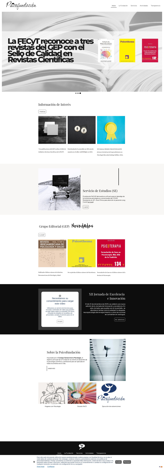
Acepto (60, 321)
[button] (160, 466)
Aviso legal (40, 466)
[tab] (75, 93)
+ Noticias (42, 112)
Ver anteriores (119, 319)
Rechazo (127, 462)
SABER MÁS (51, 368)
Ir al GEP (41, 235)
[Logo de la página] (20, 5)
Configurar (50, 466)
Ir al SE (86, 207)
